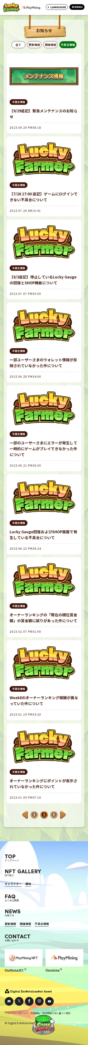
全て (18, 45)
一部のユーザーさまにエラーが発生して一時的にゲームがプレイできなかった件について (43, 448)
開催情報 (50, 45)
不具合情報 (68, 45)
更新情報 (34, 45)
